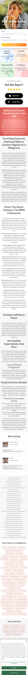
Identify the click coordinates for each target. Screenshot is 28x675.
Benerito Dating (23, 559)
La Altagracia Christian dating (18, 487)
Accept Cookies (13, 672)
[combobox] (14, 33)
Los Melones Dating (21, 590)
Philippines (22, 631)
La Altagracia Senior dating (13, 515)
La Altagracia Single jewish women (13, 525)
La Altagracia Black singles (13, 483)
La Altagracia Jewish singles (13, 503)
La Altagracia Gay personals (13, 493)
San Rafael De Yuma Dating (7, 605)
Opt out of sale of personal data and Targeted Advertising (14, 663)
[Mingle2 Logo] (4, 3)
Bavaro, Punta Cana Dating (20, 556)
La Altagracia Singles (21, 537)
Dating (4, 547)
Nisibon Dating (9, 593)
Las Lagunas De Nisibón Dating (8, 590)
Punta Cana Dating (22, 596)
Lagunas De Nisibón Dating (9, 585)
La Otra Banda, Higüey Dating (9, 582)
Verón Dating (18, 611)
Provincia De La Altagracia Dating (9, 596)
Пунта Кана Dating (22, 614)
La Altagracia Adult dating (13, 477)
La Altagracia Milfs (20, 511)
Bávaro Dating (20, 561)
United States (6, 625)
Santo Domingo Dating (20, 608)
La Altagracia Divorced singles (13, 491)
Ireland (22, 628)
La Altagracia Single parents (13, 535)
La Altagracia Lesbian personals (13, 507)
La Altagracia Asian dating (13, 479)
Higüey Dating (8, 570)
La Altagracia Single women (8, 537)
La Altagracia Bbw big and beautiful (13, 481)
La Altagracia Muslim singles (13, 513)
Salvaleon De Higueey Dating (20, 599)
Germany (12, 628)
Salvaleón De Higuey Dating (21, 602)
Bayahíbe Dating (14, 559)
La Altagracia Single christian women (13, 523)
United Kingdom (15, 625)
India (18, 628)
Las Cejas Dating (20, 585)
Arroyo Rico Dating (21, 547)
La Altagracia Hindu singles (13, 495)
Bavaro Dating (19, 553)
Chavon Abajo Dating (9, 564)
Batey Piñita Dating (10, 553)
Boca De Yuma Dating (9, 561)
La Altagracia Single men (13, 531)
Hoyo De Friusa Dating (8, 573)
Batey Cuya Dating (18, 550)
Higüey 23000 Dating (18, 570)
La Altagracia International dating (13, 499)
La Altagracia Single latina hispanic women (13, 527)
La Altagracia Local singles (13, 509)
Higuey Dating (23, 567)
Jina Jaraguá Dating (20, 573)
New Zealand (14, 631)
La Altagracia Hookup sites (13, 497)
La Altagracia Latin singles (13, 505)
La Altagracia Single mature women (13, 529)
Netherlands (6, 631)
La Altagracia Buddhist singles (13, 485)
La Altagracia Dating (14, 576)
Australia (5, 628)
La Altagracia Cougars (13, 489)
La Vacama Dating (21, 582)
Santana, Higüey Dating (8, 608)
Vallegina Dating (10, 611)
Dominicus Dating (19, 564)
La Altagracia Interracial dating (13, 501)
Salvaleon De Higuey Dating (7, 602)
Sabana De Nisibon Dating (7, 599)
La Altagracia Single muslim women (13, 533)
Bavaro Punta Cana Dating (7, 556)
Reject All (14, 667)
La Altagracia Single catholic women (13, 521)
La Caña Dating (24, 576)
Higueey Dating (15, 567)
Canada (22, 625)
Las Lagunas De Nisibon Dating (14, 587)
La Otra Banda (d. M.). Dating (19, 579)
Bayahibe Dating (5, 559)
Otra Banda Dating (18, 593)
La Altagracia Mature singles (8, 511)
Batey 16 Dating (9, 550)
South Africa (9, 634)
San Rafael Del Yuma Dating (20, 605)
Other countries (17, 634)
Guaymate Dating (5, 567)
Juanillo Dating (4, 576)
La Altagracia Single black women (13, 519)
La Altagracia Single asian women (13, 517)
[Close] (26, 641)
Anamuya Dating (11, 547)
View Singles (14, 45)
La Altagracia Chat (5, 487)
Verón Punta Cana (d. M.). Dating (9, 614)
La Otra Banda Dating (7, 579)
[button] (23, 3)
